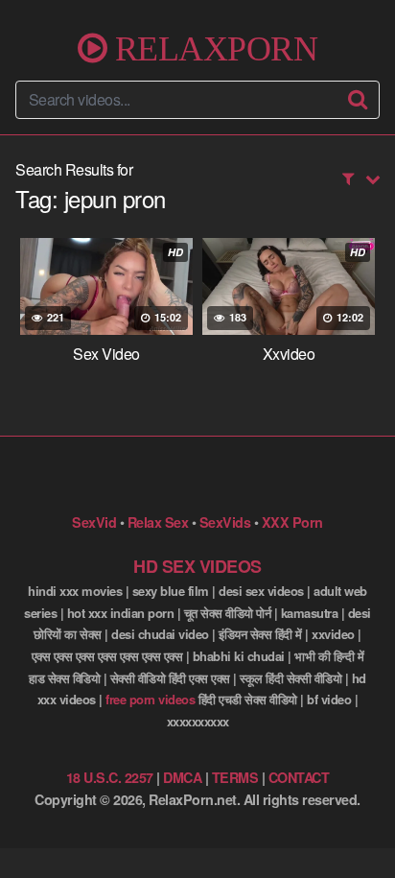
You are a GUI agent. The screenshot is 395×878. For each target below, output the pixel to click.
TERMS (235, 777)
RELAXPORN (211, 48)
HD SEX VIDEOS (197, 566)
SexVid (94, 522)
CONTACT (299, 777)
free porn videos (150, 699)
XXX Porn (292, 522)
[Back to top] (361, 836)
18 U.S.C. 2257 (109, 777)
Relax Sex (158, 522)
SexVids (225, 522)
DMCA (182, 777)
